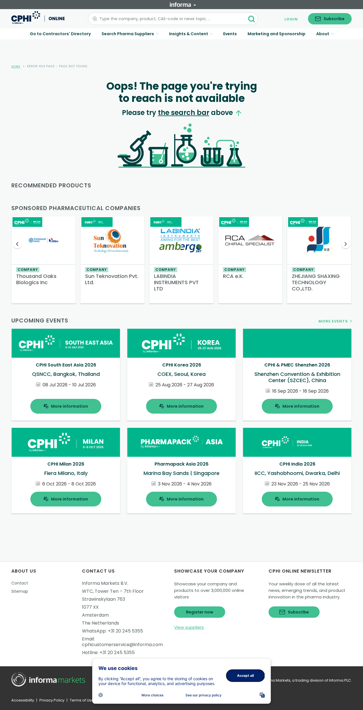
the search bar (183, 112)
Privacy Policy (51, 700)
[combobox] (170, 19)
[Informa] (183, 4)
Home (15, 66)
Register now (199, 612)
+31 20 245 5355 (125, 631)
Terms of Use (82, 700)
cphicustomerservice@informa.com (122, 644)
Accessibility (22, 700)
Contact (19, 583)
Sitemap (19, 591)
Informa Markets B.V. (105, 583)
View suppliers (189, 627)
